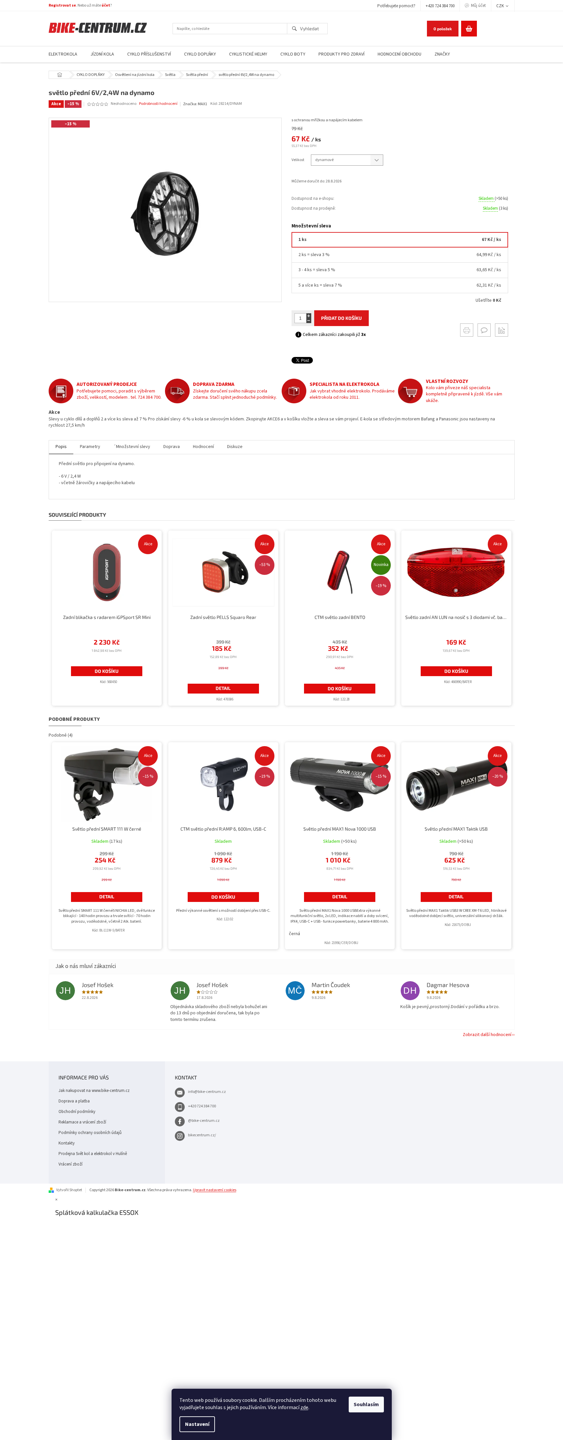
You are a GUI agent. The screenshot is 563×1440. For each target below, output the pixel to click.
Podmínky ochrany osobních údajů (90, 1133)
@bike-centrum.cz (204, 1120)
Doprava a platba (74, 1101)
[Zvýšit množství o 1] (308, 315)
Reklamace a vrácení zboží (82, 1122)
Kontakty (67, 1143)
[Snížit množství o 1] (308, 320)
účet (106, 5)
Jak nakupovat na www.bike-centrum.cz (94, 1091)
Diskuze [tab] (235, 446)
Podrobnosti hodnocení (158, 103)
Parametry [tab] (90, 446)
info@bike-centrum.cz (207, 1092)
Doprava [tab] (171, 446)
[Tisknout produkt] (466, 330)
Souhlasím (366, 1404)
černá (294, 934)
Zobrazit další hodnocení (487, 1034)
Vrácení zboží (70, 1164)
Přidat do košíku (341, 318)
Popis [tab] (61, 446)
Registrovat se (62, 5)
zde (304, 1407)
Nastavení (197, 1424)
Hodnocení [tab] (203, 446)
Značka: (195, 104)
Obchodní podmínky (77, 1112)
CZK (500, 6)
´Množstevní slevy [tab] (131, 446)
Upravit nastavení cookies (214, 1190)
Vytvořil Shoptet (69, 1190)
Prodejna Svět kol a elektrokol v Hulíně (93, 1154)
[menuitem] (63, 54)
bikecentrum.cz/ (202, 1135)
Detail (223, 688)
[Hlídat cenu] (501, 330)
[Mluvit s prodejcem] (484, 330)
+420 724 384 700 (440, 6)
